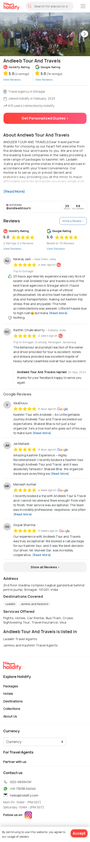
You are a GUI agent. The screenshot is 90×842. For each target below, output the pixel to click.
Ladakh (10, 604)
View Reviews (12, 249)
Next (84, 34)
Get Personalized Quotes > (45, 118)
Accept (79, 833)
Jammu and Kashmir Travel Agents (30, 645)
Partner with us (14, 761)
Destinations (13, 701)
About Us (10, 716)
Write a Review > (73, 221)
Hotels (8, 693)
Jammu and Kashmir (35, 604)
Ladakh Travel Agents (20, 639)
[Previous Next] (45, 34)
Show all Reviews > (45, 567)
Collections (11, 709)
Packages (10, 686)
